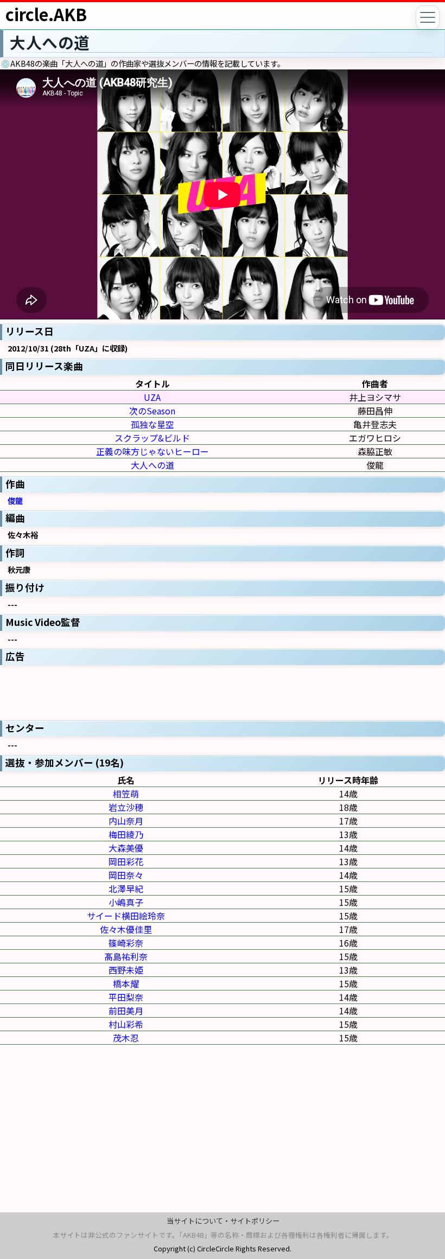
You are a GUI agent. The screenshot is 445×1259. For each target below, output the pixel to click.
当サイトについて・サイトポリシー (223, 1221)
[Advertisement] (222, 691)
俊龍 (15, 500)
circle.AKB (46, 14)
